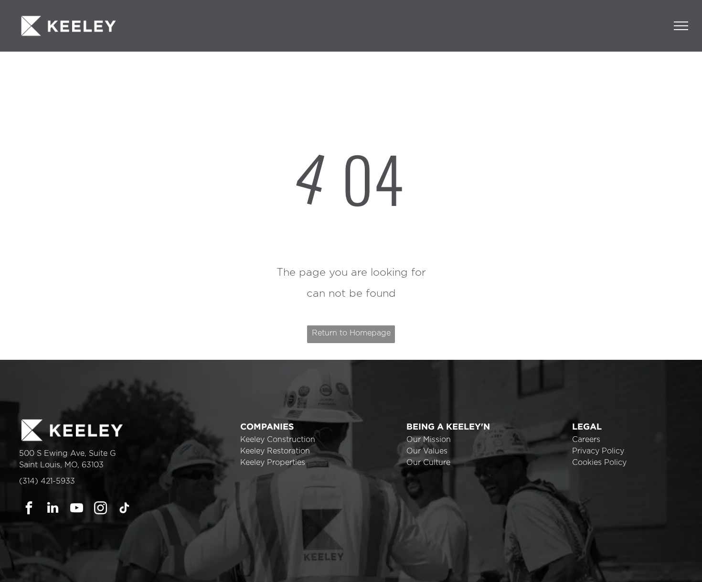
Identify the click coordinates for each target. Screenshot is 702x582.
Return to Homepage (351, 333)
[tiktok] (124, 509)
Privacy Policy (598, 451)
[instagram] (100, 509)
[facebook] (29, 509)
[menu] (681, 25)
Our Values (426, 451)
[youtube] (76, 509)
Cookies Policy (599, 462)
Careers (586, 439)
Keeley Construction (277, 439)
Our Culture (428, 462)
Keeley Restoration (275, 451)
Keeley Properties (272, 462)
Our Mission (428, 439)
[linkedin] (53, 509)
